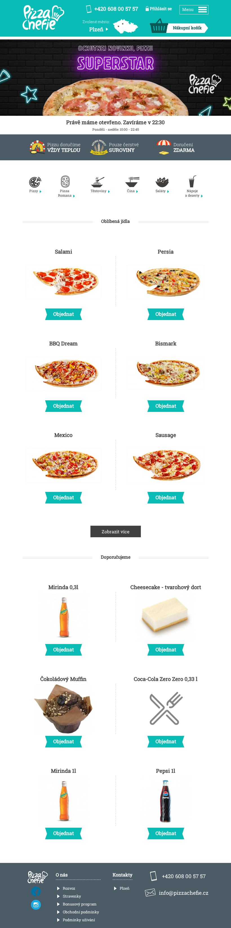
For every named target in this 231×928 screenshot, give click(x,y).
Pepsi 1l (166, 801)
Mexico (63, 466)
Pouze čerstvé (124, 147)
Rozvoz (69, 888)
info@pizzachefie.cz (183, 892)
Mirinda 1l (63, 801)
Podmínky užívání (79, 919)
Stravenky (72, 896)
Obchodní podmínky (81, 911)
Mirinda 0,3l (63, 618)
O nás (62, 875)
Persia (166, 282)
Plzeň (125, 888)
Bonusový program (80, 904)
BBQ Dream (63, 374)
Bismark (165, 374)
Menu (188, 9)
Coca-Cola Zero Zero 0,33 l (165, 710)
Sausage (166, 466)
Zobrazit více (116, 531)
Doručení (184, 147)
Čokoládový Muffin (63, 710)
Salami (63, 282)
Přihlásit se (161, 8)
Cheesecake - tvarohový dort (165, 618)
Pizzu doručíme (64, 147)
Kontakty (122, 875)
